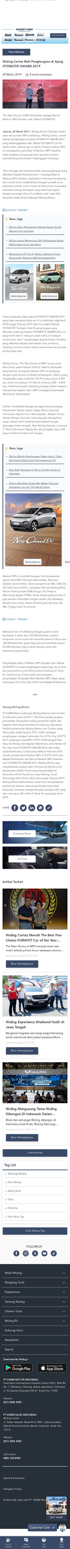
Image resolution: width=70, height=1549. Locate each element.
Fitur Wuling (14, 1182)
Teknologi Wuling (17, 1174)
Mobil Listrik (14, 1191)
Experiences (12, 1292)
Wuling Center (11, 1418)
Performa (13, 1208)
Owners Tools (13, 1311)
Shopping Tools (14, 1282)
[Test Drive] (44, 1540)
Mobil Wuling (13, 1273)
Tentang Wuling (15, 1301)
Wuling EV (11, 1321)
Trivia (10, 1199)
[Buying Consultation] (26, 1540)
